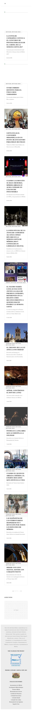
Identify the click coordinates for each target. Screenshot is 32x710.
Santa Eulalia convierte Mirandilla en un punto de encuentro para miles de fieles (16, 137)
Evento (8, 282)
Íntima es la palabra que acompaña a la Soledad (16, 433)
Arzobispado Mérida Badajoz (16, 687)
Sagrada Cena (16, 704)
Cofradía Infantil (16, 697)
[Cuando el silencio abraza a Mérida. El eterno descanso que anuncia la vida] (16, 459)
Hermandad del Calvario (16, 691)
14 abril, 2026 (9, 317)
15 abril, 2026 (9, 256)
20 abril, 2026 (9, 150)
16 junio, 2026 (9, 103)
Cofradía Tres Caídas (16, 699)
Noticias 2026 (16, 31)
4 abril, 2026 (9, 401)
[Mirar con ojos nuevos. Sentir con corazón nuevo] (16, 553)
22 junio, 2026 (9, 57)
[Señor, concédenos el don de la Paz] (16, 376)
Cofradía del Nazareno (16, 693)
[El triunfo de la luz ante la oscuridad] (16, 333)
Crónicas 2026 (10, 343)
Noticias (8, 31)
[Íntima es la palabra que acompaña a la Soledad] (16, 417)
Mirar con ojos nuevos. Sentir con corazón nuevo (15, 570)
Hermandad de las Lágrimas (16, 702)
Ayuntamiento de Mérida (16, 685)
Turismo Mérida (16, 689)
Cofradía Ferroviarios (16, 695)
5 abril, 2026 (9, 360)
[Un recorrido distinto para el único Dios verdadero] (16, 73)
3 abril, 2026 (9, 488)
